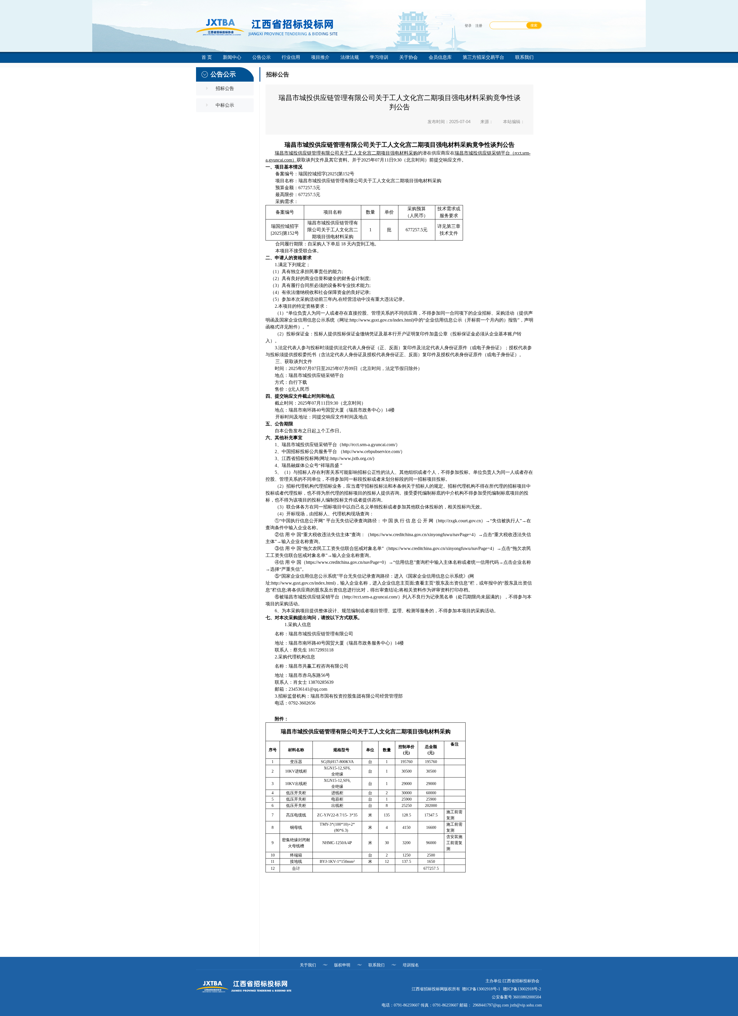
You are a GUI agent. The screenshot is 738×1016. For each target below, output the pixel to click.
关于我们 (308, 965)
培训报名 (411, 965)
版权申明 (342, 965)
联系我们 (376, 965)
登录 (468, 26)
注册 (478, 26)
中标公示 (225, 105)
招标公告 (225, 88)
